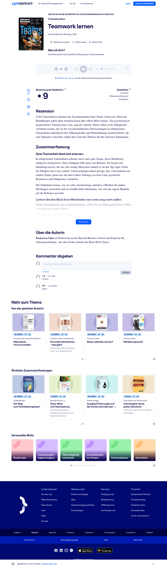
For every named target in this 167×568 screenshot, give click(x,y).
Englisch (17, 532)
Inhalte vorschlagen (79, 494)
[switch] (83, 69)
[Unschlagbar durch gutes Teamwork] (138, 384)
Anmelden (45, 272)
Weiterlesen (83, 222)
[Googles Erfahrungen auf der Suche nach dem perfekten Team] (102, 384)
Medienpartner (107, 499)
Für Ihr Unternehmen (140, 516)
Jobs (43, 510)
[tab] (82, 359)
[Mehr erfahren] (65, 89)
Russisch (70, 532)
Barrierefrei (138, 540)
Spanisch (52, 532)
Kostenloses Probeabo (140, 494)
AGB (106, 540)
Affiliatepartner (108, 505)
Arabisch (149, 532)
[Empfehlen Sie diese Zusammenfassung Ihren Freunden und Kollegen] (28, 114)
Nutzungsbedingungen (69, 540)
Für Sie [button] (72, 3)
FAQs (43, 516)
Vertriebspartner (108, 510)
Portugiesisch (109, 532)
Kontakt (44, 521)
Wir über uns (46, 494)
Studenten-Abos (138, 505)
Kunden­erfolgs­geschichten (83, 505)
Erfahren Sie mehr (49, 564)
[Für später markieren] (28, 99)
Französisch (130, 532)
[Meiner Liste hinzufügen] (28, 106)
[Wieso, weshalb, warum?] (102, 322)
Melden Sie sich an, (66, 78)
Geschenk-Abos (138, 510)
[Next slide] (154, 359)
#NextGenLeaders (49, 499)
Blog (73, 499)
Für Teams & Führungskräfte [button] (50, 3)
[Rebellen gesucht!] (138, 322)
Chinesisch (89, 532)
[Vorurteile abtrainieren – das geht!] (65, 322)
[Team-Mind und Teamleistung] (65, 384)
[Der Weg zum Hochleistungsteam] (28, 384)
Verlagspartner (107, 494)
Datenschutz (29, 540)
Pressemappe (77, 510)
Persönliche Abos (138, 499)
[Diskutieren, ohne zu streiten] (28, 322)
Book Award (46, 505)
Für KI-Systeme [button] (86, 3)
